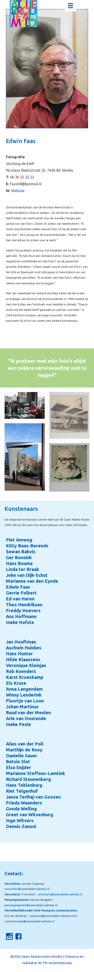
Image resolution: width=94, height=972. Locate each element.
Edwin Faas (18, 587)
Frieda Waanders (24, 802)
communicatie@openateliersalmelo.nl (29, 921)
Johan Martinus (22, 706)
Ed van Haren (20, 598)
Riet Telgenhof (22, 791)
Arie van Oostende (26, 718)
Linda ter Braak (22, 569)
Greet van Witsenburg (29, 814)
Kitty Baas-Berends (27, 545)
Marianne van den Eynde (32, 581)
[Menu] (70, 5)
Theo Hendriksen (24, 604)
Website (17, 191)
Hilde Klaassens (23, 659)
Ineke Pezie (18, 724)
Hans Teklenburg (24, 785)
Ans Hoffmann (21, 616)
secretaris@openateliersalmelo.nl (60, 894)
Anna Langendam (24, 689)
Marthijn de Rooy (24, 749)
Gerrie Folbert (21, 592)
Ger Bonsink (19, 557)
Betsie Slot (18, 761)
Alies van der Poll (24, 743)
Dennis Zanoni (21, 826)
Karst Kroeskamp (24, 677)
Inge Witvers (20, 820)
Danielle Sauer (21, 755)
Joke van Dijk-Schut (27, 575)
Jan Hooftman (21, 641)
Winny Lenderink (24, 694)
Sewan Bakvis (20, 551)
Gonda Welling (21, 808)
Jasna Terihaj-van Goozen (33, 796)
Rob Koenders (21, 671)
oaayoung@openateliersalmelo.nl (51, 915)
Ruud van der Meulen (28, 712)
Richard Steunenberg (28, 779)
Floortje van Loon (25, 700)
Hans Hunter (19, 653)
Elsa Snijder (18, 767)
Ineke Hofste (20, 622)
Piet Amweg (19, 539)
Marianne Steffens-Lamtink (35, 773)
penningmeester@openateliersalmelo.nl (31, 905)
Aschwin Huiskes (23, 647)
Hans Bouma (19, 563)
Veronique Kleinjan (26, 665)
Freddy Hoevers (23, 610)
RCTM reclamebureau (55, 963)
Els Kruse (16, 683)
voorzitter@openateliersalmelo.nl (27, 888)
